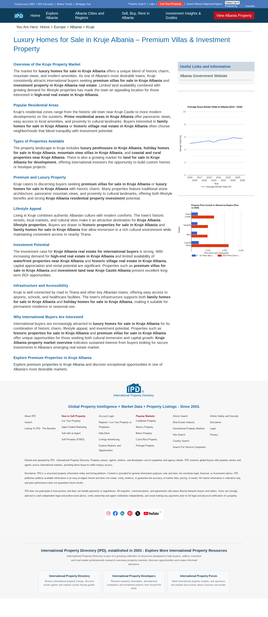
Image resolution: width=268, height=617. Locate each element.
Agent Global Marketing (74, 427)
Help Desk (104, 433)
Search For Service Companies (189, 447)
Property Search (136, 4)
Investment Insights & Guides (183, 15)
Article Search (180, 416)
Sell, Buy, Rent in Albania (135, 15)
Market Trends (64, 4)
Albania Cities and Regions (89, 15)
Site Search (179, 434)
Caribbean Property (146, 420)
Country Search (181, 441)
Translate (250, 6)
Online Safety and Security (224, 416)
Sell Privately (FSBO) (73, 439)
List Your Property (170, 4)
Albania (76, 27)
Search (28, 422)
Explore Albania (52, 15)
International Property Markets (189, 428)
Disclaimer (215, 422)
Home (35, 15)
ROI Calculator (45, 4)
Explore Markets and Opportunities (110, 448)
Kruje (90, 27)
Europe (60, 27)
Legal (213, 428)
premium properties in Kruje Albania (55, 364)
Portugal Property (145, 445)
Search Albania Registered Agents (204, 4)
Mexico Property (144, 427)
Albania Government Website (203, 76)
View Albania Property (234, 15)
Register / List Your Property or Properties (115, 424)
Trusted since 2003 (24, 4)
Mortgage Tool (83, 4)
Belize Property (144, 433)
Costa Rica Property (146, 439)
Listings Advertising (109, 439)
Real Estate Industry (184, 422)
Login (152, 4)
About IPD (30, 416)
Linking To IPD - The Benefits (40, 428)
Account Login (106, 416)
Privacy (214, 434)
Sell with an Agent (71, 433)
